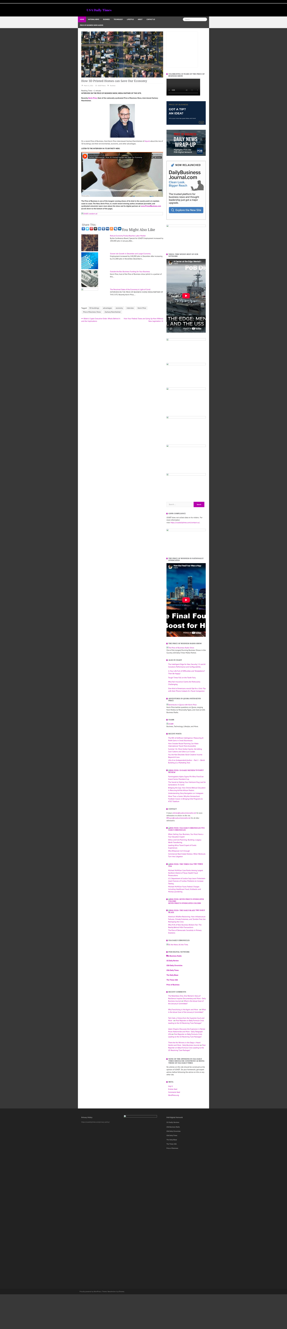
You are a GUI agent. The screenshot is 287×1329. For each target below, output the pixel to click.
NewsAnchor (112, 1291)
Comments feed (174, 1092)
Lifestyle (130, 19)
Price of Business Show (92, 312)
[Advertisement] (143, 1311)
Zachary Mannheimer (113, 312)
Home (82, 19)
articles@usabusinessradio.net (184, 813)
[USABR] (170, 724)
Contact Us (151, 19)
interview (130, 308)
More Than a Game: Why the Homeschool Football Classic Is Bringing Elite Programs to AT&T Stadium (185, 798)
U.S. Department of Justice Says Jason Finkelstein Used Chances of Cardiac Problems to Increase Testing (186, 881)
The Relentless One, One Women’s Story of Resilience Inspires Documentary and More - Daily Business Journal (187, 998)
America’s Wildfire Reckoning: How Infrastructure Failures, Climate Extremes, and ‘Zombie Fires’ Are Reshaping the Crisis (186, 919)
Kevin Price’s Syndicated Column (184, 903)
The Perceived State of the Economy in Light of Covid (130, 289)
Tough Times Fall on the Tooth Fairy (182, 677)
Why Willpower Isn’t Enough (179, 851)
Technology (118, 19)
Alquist (147, 141)
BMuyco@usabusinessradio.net (178, 818)
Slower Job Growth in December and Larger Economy (130, 253)
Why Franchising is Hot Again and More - (183, 1009)
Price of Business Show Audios (91, 25)
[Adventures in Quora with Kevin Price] (181, 704)
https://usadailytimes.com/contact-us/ (185, 522)
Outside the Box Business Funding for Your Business (130, 271)
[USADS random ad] (122, 217)
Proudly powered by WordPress (90, 1291)
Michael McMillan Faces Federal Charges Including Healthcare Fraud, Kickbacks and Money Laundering (184, 889)
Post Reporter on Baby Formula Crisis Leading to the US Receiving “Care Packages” (186, 1047)
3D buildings (94, 308)
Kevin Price (142, 308)
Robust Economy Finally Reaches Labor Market (128, 236)
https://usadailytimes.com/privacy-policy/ (95, 1122)
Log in (170, 1086)
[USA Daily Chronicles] (177, 944)
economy (119, 308)
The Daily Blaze (172, 975)
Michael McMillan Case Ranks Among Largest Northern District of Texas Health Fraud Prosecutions (185, 873)
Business (106, 19)
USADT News (102, 86)
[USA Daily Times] (99, 10)
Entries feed (172, 1089)
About (140, 19)
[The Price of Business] (180, 647)
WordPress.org (173, 1095)
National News (93, 19)
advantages (107, 308)
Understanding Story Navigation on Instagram (185, 793)
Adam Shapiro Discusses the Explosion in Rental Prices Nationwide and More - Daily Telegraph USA (186, 1031)
